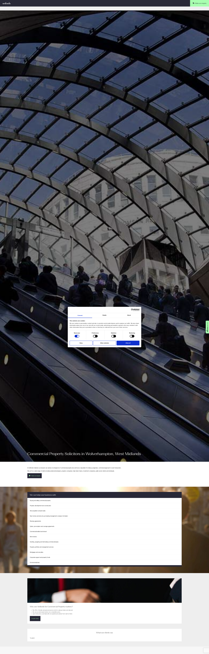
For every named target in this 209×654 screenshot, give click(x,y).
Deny (81, 343)
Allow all (128, 343)
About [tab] (129, 315)
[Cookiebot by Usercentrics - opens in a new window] (132, 310)
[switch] (95, 336)
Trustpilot (32, 638)
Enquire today (35, 618)
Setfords (6, 3)
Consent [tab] (80, 315)
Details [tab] (105, 315)
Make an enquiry (35, 475)
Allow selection (104, 343)
